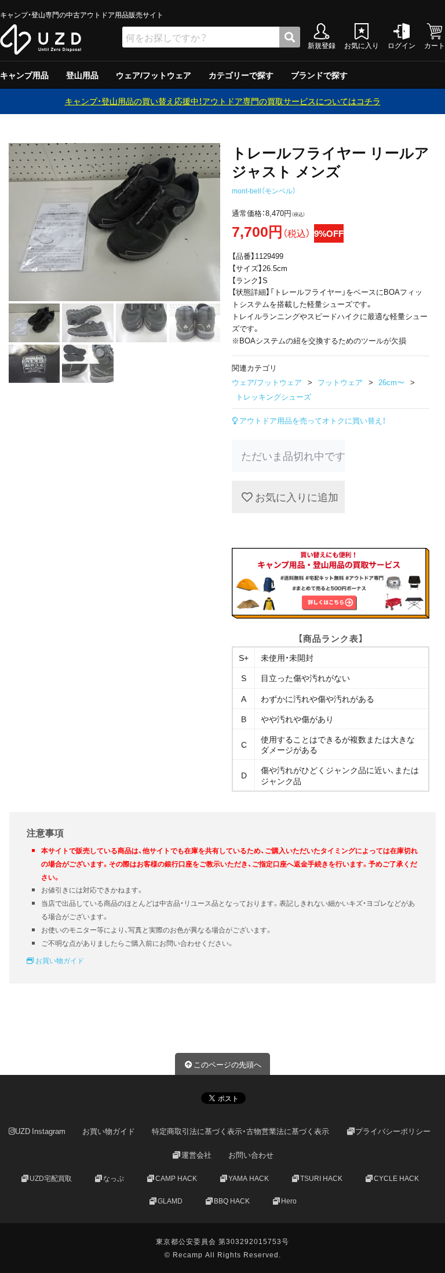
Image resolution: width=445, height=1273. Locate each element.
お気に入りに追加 (295, 496)
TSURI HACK (321, 1178)
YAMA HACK (248, 1178)
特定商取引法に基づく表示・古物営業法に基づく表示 (240, 1131)
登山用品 (82, 75)
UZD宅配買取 (51, 1178)
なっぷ (113, 1178)
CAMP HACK (176, 1178)
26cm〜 (391, 381)
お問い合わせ (250, 1154)
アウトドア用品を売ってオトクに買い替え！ (312, 420)
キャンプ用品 (24, 75)
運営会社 (196, 1154)
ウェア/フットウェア (153, 75)
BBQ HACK (232, 1200)
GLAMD (170, 1200)
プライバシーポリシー (393, 1131)
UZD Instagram (40, 1131)
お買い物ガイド (59, 960)
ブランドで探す (319, 75)
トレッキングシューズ (273, 396)
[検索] (289, 37)
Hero (289, 1200)
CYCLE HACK (396, 1178)
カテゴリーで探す (241, 75)
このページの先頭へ (227, 1064)
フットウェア (340, 381)
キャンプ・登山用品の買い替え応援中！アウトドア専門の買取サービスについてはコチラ (223, 101)
